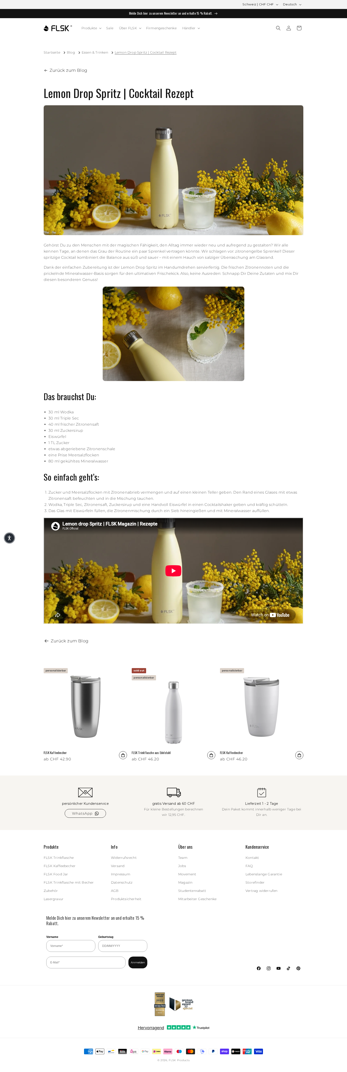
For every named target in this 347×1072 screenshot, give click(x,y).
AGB (115, 891)
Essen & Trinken (95, 52)
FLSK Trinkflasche (59, 858)
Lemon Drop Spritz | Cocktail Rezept (146, 52)
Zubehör (51, 891)
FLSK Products (179, 1060)
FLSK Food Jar (56, 874)
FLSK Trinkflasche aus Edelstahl (151, 753)
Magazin (185, 882)
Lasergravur (53, 899)
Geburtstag (105, 937)
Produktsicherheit (126, 899)
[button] (91, 28)
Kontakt (252, 858)
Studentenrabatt (192, 891)
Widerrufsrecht (124, 858)
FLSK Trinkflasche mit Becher (69, 882)
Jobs (182, 866)
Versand (117, 866)
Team (182, 858)
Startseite (52, 52)
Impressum (120, 874)
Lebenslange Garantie (263, 874)
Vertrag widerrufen (261, 891)
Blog (71, 52)
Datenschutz (121, 882)
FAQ (249, 866)
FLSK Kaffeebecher (55, 753)
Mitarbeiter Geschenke (197, 899)
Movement (187, 874)
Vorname (52, 937)
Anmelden (138, 962)
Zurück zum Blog (68, 70)
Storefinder (255, 882)
